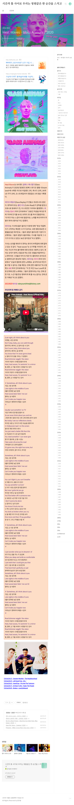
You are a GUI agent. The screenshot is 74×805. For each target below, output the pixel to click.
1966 (59, 329)
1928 (59, 438)
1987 (59, 270)
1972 (59, 310)
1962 (59, 339)
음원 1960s (61, 155)
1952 (59, 367)
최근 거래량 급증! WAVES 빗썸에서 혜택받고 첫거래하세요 (20, 66)
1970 (59, 316)
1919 (59, 464)
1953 (59, 365)
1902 (59, 509)
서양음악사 (61, 81)
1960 (59, 344)
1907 (59, 497)
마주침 (59, 97)
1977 (59, 298)
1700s (59, 521)
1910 (59, 486)
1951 (59, 370)
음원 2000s (61, 145)
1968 (59, 324)
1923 (59, 450)
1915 (59, 474)
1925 (59, 445)
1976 (59, 300)
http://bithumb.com (12, 60)
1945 (59, 388)
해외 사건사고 (61, 86)
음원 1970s (61, 152)
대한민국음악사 (62, 78)
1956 (59, 357)
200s (58, 527)
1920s (59, 432)
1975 (59, 303)
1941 (59, 398)
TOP (70, 798)
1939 (59, 407)
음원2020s (61, 140)
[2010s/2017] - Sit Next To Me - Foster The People (19, 686)
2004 (59, 220)
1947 (59, 383)
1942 (59, 396)
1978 (59, 295)
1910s (59, 461)
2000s (59, 205)
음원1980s (61, 150)
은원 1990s (61, 147)
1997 (59, 241)
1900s (59, 489)
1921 (59, 455)
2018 (59, 182)
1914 (59, 476)
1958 (59, 352)
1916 (59, 471)
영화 (59, 118)
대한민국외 (60, 134)
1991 (59, 256)
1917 (59, 469)
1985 (59, 275)
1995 (59, 246)
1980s (59, 262)
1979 (59, 293)
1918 (59, 466)
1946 (59, 386)
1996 (59, 244)
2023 (59, 166)
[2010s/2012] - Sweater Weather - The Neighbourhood (20, 678)
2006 (59, 215)
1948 (59, 381)
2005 (59, 218)
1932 (59, 424)
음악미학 (59, 89)
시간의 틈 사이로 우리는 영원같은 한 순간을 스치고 (32, 3)
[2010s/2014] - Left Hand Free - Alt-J (15, 681)
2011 (59, 199)
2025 (59, 161)
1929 (59, 435)
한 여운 (60, 123)
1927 (59, 440)
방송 (59, 120)
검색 (65, 3)
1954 (59, 362)
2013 (59, 194)
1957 (59, 355)
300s (58, 524)
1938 (59, 409)
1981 (59, 285)
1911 (59, 484)
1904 (59, 504)
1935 (59, 417)
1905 (59, 502)
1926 (59, 443)
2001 (59, 228)
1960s (59, 319)
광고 (59, 103)
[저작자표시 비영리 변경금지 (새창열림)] (25, 702)
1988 (59, 267)
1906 (59, 499)
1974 (59, 305)
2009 (59, 208)
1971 (59, 313)
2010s (59, 177)
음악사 (59, 71)
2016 (59, 187)
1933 (59, 422)
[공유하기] (9, 702)
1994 (59, 249)
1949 (59, 378)
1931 (59, 427)
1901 (59, 512)
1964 (59, 334)
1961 (59, 341)
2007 (59, 213)
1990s (59, 233)
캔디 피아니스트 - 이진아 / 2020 (16, 716)
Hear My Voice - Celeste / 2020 (16, 725)
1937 (59, 412)
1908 (59, 494)
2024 (59, 163)
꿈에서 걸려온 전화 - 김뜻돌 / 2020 (16, 718)
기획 (59, 94)
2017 (59, 184)
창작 (59, 108)
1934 (59, 419)
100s (58, 530)
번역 (59, 128)
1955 (59, 360)
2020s (8, 712)
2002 (59, 225)
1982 (59, 282)
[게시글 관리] (12, 702)
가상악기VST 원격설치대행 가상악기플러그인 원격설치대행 (19, 77)
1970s (59, 290)
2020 (13, 712)
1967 (59, 326)
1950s (59, 347)
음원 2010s (61, 142)
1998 (59, 239)
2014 (59, 192)
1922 (59, 453)
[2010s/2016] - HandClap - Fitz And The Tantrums (19, 683)
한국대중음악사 (62, 73)
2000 (59, 230)
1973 (59, 308)
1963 (59, 336)
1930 (59, 429)
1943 (59, 393)
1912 (59, 481)
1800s (59, 518)
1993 (59, 251)
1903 (59, 507)
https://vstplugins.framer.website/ (16, 74)
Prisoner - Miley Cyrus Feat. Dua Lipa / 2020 (20, 727)
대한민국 (59, 131)
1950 (59, 372)
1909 (59, 492)
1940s (59, 376)
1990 (59, 259)
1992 (59, 254)
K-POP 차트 (61, 125)
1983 (59, 280)
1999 (59, 236)
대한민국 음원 (61, 137)
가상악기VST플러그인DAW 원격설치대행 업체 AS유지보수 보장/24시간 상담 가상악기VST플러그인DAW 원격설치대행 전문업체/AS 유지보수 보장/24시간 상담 (20, 80)
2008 (59, 210)
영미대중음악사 (62, 76)
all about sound (10, 773)
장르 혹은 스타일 (62, 92)
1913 (59, 479)
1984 (59, 277)
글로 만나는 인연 (62, 115)
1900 (59, 514)
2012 (59, 197)
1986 (59, 272)
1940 (59, 401)
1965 (59, 331)
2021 (59, 171)
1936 (59, 414)
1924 (59, 448)
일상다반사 (61, 110)
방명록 (12, 10)
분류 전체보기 (61, 67)
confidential (61, 534)
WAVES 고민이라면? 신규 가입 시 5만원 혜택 (19, 63)
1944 (59, 391)
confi (58, 537)
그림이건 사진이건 (63, 113)
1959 (59, 350)
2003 (59, 223)
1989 (59, 265)
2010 (59, 202)
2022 (59, 168)
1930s (59, 404)
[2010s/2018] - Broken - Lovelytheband (16, 688)
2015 (59, 189)
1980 (59, 287)
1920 (59, 458)
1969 (59, 321)
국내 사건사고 (61, 83)
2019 (59, 179)
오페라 (59, 105)
